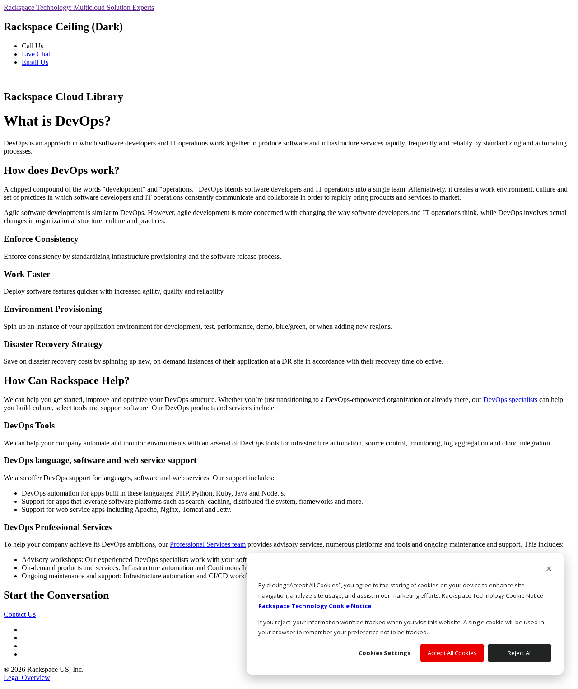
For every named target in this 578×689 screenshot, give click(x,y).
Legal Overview (27, 677)
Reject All (520, 653)
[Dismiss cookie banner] (549, 569)
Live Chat (36, 54)
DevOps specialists (510, 399)
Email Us (35, 62)
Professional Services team (208, 544)
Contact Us (20, 614)
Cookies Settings (384, 653)
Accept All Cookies (452, 653)
